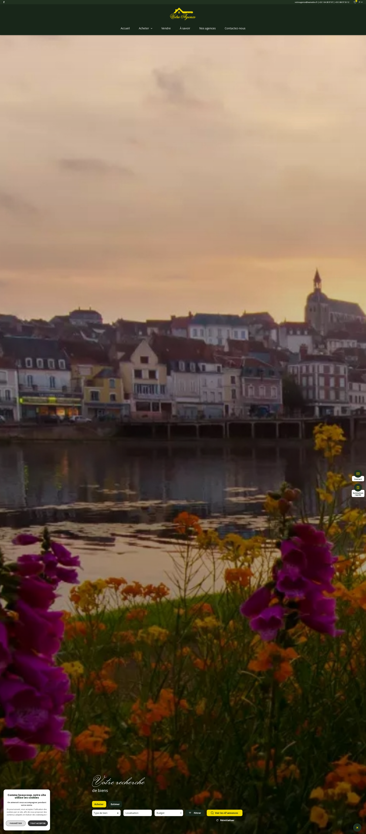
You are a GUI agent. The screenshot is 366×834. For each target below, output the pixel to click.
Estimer (115, 804)
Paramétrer (16, 823)
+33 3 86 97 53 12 (342, 2)
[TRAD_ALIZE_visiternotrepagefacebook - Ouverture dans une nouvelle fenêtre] (3, 2)
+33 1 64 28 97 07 (326, 2)
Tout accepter (37, 823)
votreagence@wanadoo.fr (306, 2)
